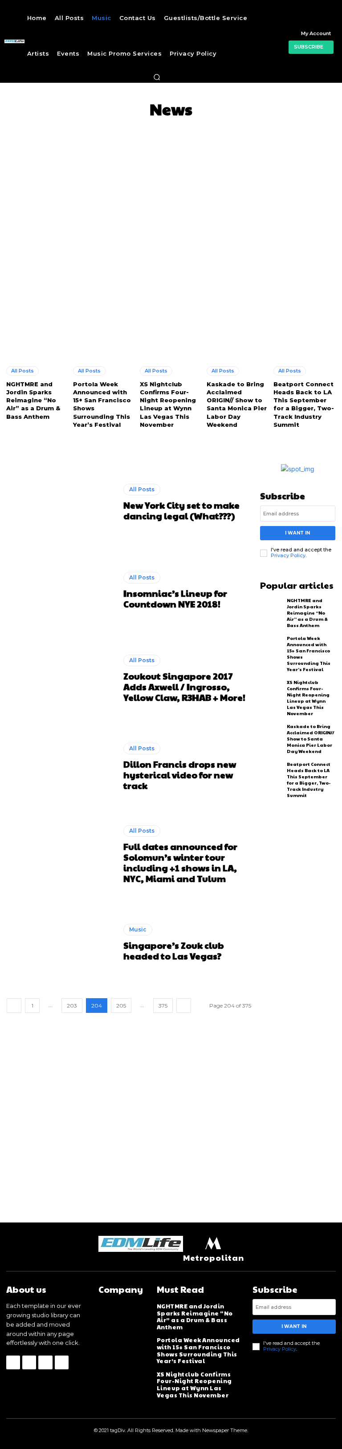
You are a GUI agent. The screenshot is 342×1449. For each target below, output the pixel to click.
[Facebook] (13, 1362)
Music (138, 929)
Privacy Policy (288, 555)
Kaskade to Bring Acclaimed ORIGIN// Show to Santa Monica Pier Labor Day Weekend (237, 404)
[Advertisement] (171, 202)
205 (121, 1005)
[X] (45, 1362)
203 (72, 1005)
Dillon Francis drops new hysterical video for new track (179, 775)
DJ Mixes (153, 130)
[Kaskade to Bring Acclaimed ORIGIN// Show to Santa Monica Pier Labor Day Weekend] (238, 320)
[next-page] (183, 1005)
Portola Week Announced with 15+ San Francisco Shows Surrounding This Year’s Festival (198, 1350)
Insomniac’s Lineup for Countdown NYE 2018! (175, 598)
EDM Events (260, 130)
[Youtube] (62, 1362)
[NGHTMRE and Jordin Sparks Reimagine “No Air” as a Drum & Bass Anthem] (37, 320)
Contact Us (111, 130)
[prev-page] (14, 1005)
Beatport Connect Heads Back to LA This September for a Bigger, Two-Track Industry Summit (303, 404)
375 (163, 1005)
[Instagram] (29, 1362)
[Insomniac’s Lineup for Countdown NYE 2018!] (62, 590)
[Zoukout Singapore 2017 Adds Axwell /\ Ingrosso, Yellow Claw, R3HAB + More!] (62, 678)
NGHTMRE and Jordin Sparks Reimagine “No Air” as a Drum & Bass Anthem (33, 400)
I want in (297, 533)
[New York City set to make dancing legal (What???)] (62, 502)
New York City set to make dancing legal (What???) (181, 510)
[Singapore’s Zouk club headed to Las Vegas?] (62, 942)
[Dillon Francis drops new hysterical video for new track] (62, 766)
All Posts (69, 130)
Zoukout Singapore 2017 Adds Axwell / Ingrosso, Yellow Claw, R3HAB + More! (184, 687)
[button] (157, 77)
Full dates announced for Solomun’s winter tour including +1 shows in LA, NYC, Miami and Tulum (180, 862)
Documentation (204, 130)
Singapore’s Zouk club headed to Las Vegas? (173, 950)
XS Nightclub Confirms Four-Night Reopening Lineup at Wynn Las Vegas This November (168, 404)
